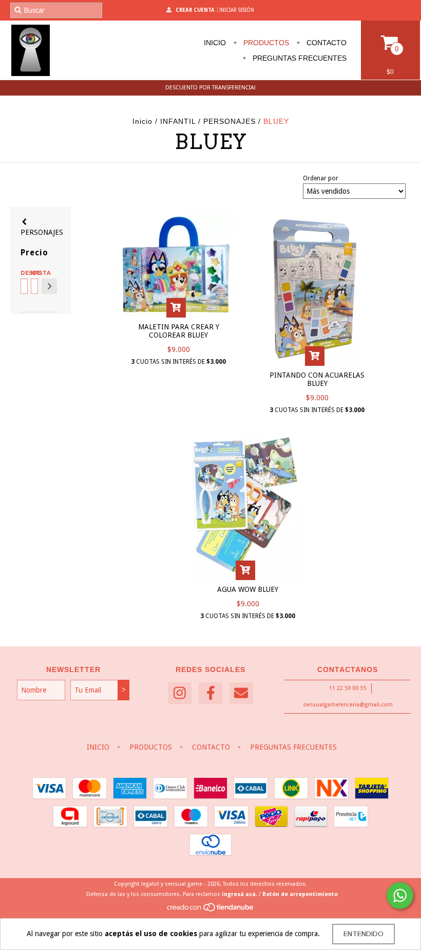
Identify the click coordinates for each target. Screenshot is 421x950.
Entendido (363, 934)
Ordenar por (320, 178)
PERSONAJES (229, 121)
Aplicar (49, 286)
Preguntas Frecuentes (299, 58)
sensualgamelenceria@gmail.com (348, 704)
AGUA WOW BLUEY (247, 589)
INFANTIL (178, 121)
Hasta (33, 273)
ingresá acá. (239, 894)
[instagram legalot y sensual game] (180, 693)
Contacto (325, 43)
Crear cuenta (195, 10)
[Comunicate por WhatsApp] (400, 895)
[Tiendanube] (211, 910)
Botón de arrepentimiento (300, 894)
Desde (23, 273)
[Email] (241, 693)
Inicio (215, 43)
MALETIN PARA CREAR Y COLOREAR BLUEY (178, 331)
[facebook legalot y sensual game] (210, 693)
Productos (265, 43)
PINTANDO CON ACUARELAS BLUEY (317, 379)
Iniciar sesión (236, 10)
